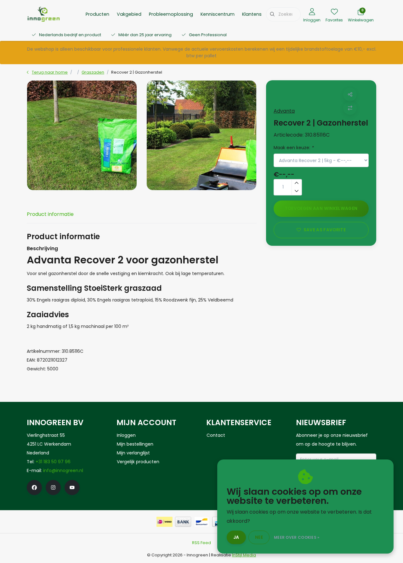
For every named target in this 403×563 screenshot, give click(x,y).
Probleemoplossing (171, 14)
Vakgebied (129, 14)
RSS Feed (201, 542)
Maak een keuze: (294, 147)
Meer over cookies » (297, 537)
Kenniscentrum (218, 14)
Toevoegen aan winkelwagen (321, 208)
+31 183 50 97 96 (53, 462)
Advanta (284, 111)
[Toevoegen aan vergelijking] (350, 108)
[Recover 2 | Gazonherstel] (82, 135)
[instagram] (53, 487)
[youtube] (72, 487)
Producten (97, 14)
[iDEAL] (164, 522)
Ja (236, 537)
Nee (259, 537)
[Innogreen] (43, 13)
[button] (350, 94)
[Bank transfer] (183, 522)
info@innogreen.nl (63, 470)
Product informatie (50, 214)
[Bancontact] (202, 522)
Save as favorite (325, 230)
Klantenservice (258, 14)
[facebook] (34, 487)
